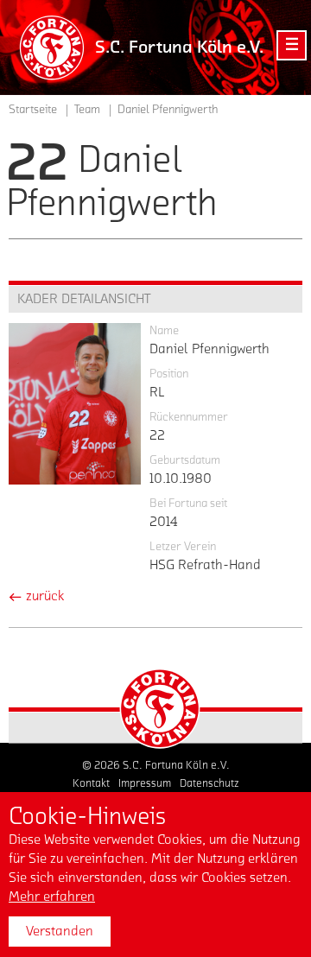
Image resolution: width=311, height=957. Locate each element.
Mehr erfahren (52, 896)
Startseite (33, 110)
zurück (43, 596)
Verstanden (59, 931)
